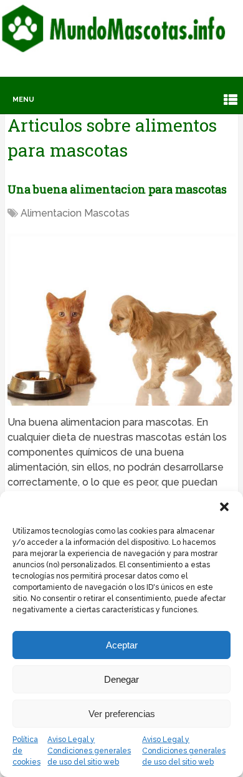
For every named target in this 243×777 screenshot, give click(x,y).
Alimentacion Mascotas (75, 213)
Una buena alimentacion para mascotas (117, 189)
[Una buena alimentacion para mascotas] (121, 319)
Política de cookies (26, 750)
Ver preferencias (121, 713)
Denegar (121, 679)
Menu (23, 99)
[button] (224, 507)
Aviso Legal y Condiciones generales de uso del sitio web (89, 750)
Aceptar (122, 645)
